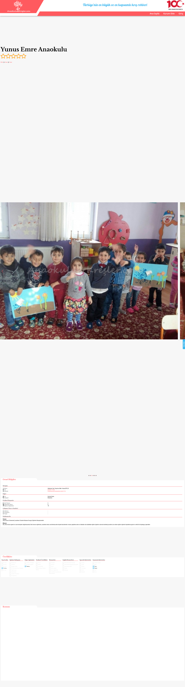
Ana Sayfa (154, 13)
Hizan (6, 62)
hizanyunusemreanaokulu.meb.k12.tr (57, 491)
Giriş (181, 13)
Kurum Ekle (169, 13)
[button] (88, 475)
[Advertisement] (92, 32)
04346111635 (51, 490)
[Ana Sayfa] (19, 12)
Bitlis (2, 62)
